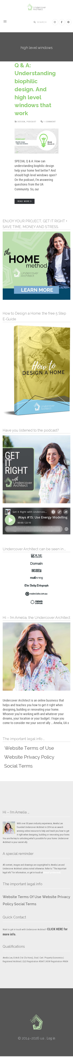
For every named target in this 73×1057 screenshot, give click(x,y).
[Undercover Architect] (36, 1022)
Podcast (31, 122)
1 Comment (50, 122)
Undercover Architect (36, 7)
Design (21, 122)
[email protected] (52, 872)
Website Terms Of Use (22, 897)
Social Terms (25, 904)
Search (41, 22)
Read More (24, 201)
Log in (51, 1038)
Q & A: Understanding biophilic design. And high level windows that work (35, 89)
